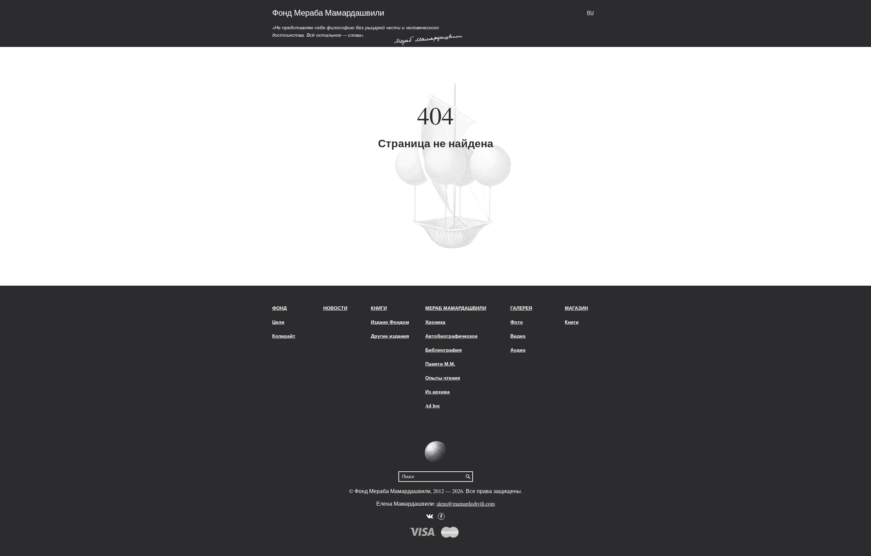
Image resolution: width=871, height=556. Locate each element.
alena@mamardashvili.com (466, 503)
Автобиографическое (451, 335)
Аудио (518, 349)
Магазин (576, 307)
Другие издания (390, 335)
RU (590, 12)
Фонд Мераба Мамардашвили (328, 12)
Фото (516, 321)
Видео (518, 335)
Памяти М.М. (440, 363)
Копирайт (283, 335)
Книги (379, 307)
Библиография (443, 349)
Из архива (437, 391)
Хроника (435, 321)
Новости (335, 307)
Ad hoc (432, 405)
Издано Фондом (390, 321)
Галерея (521, 307)
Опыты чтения (442, 377)
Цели (278, 321)
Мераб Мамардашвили (455, 307)
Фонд (279, 307)
